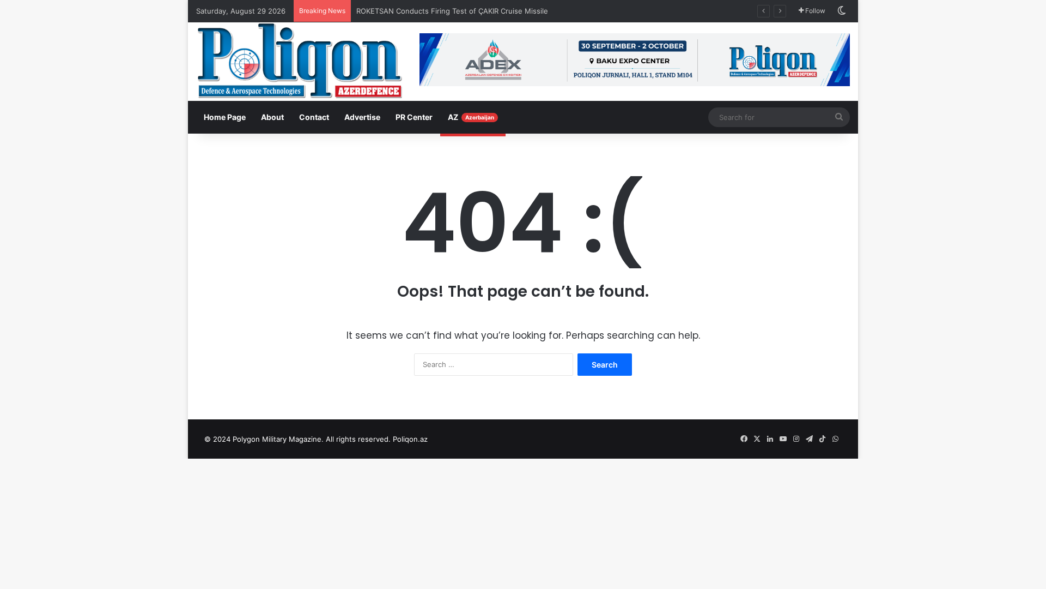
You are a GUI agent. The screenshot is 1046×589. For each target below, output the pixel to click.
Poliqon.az (410, 439)
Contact (314, 117)
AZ (471, 117)
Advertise (362, 117)
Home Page (225, 117)
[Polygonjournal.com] (299, 60)
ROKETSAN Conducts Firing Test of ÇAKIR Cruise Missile (453, 11)
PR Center (414, 117)
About (272, 117)
